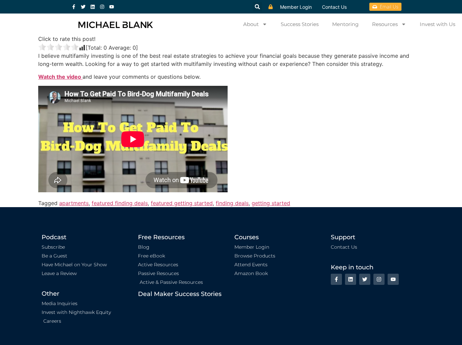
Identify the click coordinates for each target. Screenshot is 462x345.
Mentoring (345, 24)
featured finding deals (120, 203)
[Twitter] (83, 6)
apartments (74, 203)
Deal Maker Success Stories (180, 294)
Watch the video (60, 76)
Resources (385, 24)
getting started (271, 203)
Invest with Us (437, 24)
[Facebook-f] (73, 6)
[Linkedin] (92, 6)
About (251, 24)
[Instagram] (102, 6)
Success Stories (300, 24)
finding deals (232, 203)
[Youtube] (111, 6)
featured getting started (182, 203)
